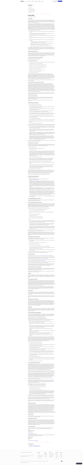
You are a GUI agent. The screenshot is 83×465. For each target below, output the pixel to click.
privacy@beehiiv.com (43, 260)
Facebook (61, 454)
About (38, 453)
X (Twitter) (61, 456)
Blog (56, 453)
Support (56, 455)
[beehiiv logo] (61, 461)
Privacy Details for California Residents (43, 255)
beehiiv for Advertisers (40, 455)
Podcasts (45, 455)
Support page (49, 428)
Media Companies (51, 455)
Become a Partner (40, 457)
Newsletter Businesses (51, 454)
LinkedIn (61, 457)
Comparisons (57, 456)
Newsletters (45, 453)
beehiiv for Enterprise (40, 456)
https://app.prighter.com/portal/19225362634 (33, 440)
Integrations (45, 456)
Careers (39, 454)
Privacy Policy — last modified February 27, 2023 (35, 446)
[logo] (22, 1)
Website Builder (46, 454)
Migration (57, 457)
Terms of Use (30, 6)
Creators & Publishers (51, 453)
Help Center (57, 454)
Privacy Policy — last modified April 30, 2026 (34, 445)
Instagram (61, 455)
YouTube (61, 453)
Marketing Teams (51, 456)
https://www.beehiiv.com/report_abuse (33, 179)
